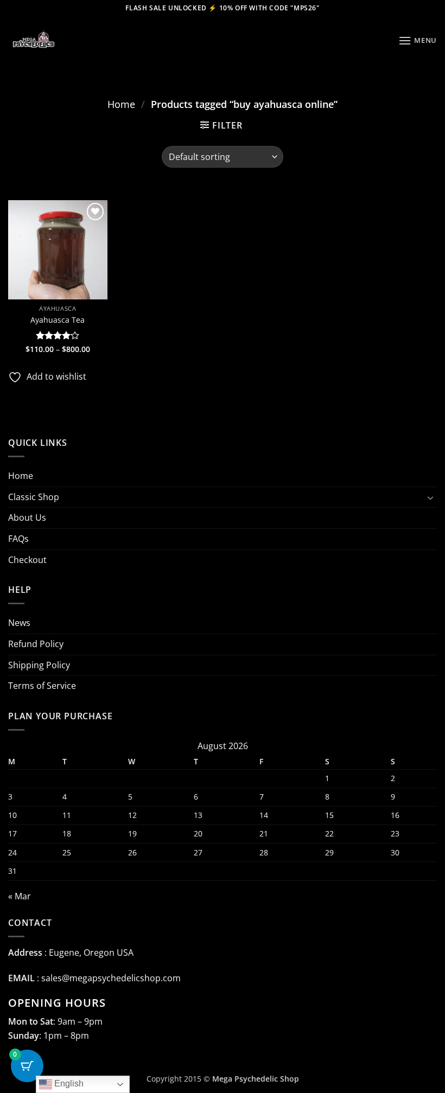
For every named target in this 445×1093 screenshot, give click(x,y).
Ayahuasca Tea (57, 320)
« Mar (19, 896)
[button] (417, 40)
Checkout (27, 560)
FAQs (18, 539)
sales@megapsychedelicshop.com (111, 978)
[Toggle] (430, 497)
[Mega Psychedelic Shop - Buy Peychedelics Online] (62, 40)
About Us (27, 517)
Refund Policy (35, 644)
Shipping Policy (39, 665)
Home (121, 104)
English (68, 1083)
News (19, 623)
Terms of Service (42, 686)
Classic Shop (33, 497)
